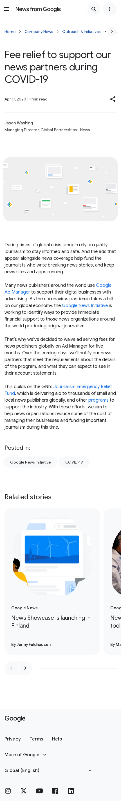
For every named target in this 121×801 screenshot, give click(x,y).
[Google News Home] (38, 9)
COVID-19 (74, 462)
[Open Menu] (7, 9)
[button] (113, 99)
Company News (38, 31)
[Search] (94, 9)
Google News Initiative (84, 305)
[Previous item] (11, 668)
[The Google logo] (15, 718)
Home (10, 31)
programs (98, 400)
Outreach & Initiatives (81, 31)
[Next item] (25, 668)
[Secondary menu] (109, 9)
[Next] (111, 31)
